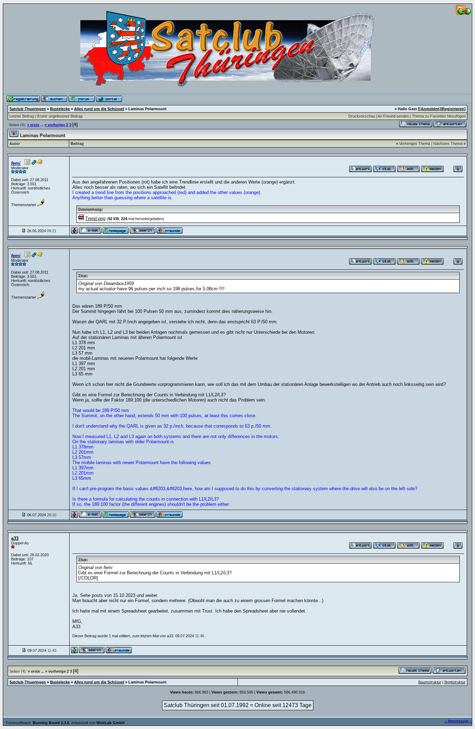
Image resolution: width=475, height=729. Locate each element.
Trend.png (95, 218)
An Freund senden (393, 116)
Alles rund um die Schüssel (99, 109)
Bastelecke (60, 109)
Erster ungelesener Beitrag (59, 116)
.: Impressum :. (458, 721)
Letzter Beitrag (21, 116)
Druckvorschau (361, 116)
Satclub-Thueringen (27, 109)
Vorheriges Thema (414, 143)
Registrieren (453, 109)
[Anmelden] (430, 109)
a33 (14, 538)
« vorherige (55, 125)
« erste (33, 125)
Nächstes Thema (447, 143)
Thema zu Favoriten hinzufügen (439, 116)
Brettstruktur (455, 682)
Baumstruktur (429, 682)
